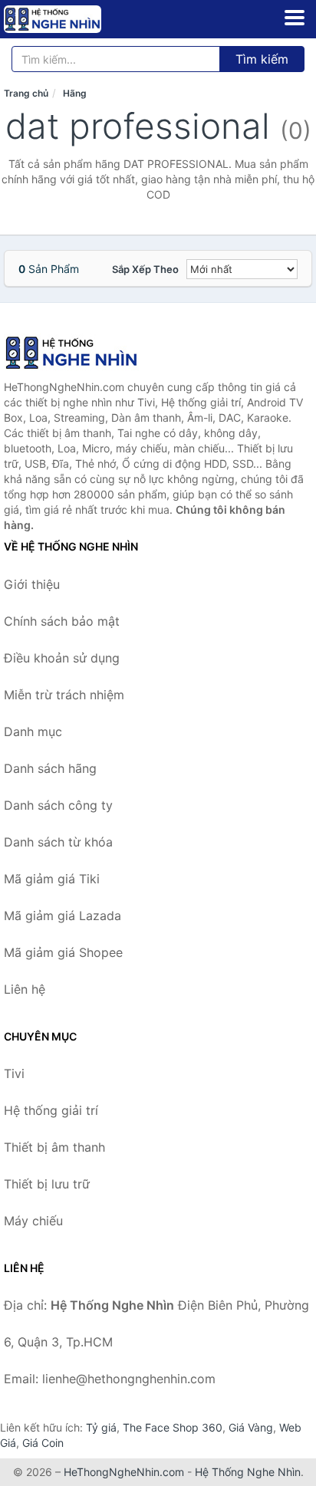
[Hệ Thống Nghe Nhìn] (80, 353)
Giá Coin (43, 1442)
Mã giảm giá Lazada (62, 915)
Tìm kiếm (261, 59)
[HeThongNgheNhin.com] (71, 19)
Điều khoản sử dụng (62, 658)
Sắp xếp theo (145, 269)
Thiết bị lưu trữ (47, 1184)
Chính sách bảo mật (62, 621)
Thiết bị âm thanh (54, 1147)
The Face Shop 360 (172, 1427)
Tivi (14, 1073)
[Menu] (294, 17)
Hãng (75, 93)
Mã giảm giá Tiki (52, 878)
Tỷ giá (101, 1427)
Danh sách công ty (58, 805)
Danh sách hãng (50, 768)
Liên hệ (24, 989)
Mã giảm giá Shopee (63, 952)
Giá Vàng (251, 1427)
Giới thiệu (32, 584)
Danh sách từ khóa (58, 842)
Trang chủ (26, 93)
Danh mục (33, 731)
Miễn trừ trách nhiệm (64, 694)
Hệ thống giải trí (51, 1110)
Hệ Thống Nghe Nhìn (248, 1471)
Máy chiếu (33, 1220)
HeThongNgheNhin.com (124, 1471)
